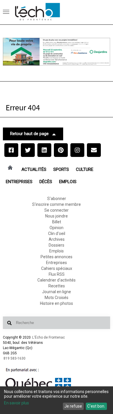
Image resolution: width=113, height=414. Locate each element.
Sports (61, 169)
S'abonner (56, 198)
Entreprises (19, 181)
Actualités (33, 169)
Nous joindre (56, 216)
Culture (84, 169)
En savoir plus (16, 403)
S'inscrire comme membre (56, 204)
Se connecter (56, 210)
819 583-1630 (14, 358)
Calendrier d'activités (56, 280)
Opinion (56, 227)
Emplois (67, 181)
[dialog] (56, 400)
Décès (45, 181)
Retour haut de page (29, 133)
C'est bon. (96, 406)
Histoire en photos (56, 303)
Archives (57, 239)
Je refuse (73, 406)
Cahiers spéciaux (56, 268)
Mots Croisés (56, 297)
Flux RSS (57, 274)
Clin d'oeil (56, 233)
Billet (56, 222)
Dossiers (56, 245)
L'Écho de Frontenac (48, 337)
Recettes (56, 286)
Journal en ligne (56, 291)
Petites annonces (56, 256)
